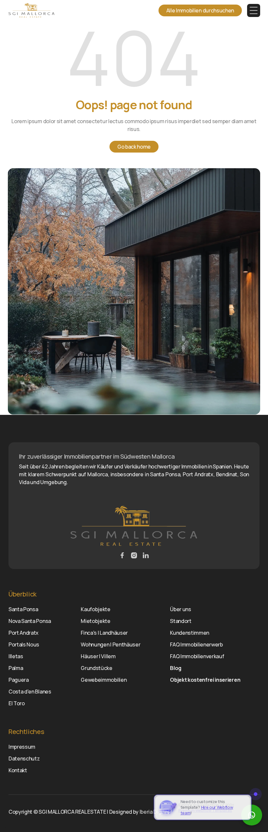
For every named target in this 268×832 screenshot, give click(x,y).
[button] (253, 10)
